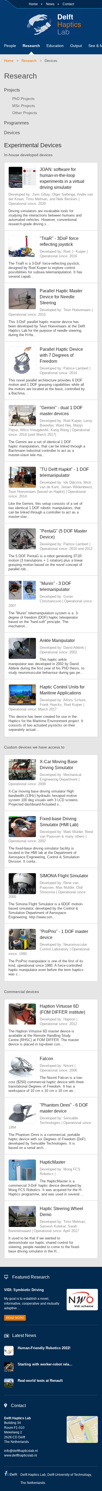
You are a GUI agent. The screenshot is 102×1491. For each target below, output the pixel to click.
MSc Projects (23, 106)
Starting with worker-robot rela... (45, 1364)
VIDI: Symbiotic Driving (24, 1290)
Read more (15, 1317)
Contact (68, 4)
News (50, 4)
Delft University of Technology (69, 1475)
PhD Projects (23, 98)
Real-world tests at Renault (40, 1381)
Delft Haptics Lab (51, 24)
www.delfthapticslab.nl (20, 1455)
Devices (51, 61)
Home (33, 4)
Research (31, 45)
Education (55, 45)
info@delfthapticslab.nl (21, 1451)
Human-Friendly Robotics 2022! (44, 1348)
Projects (12, 90)
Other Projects (24, 113)
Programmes (16, 123)
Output (76, 45)
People (10, 45)
